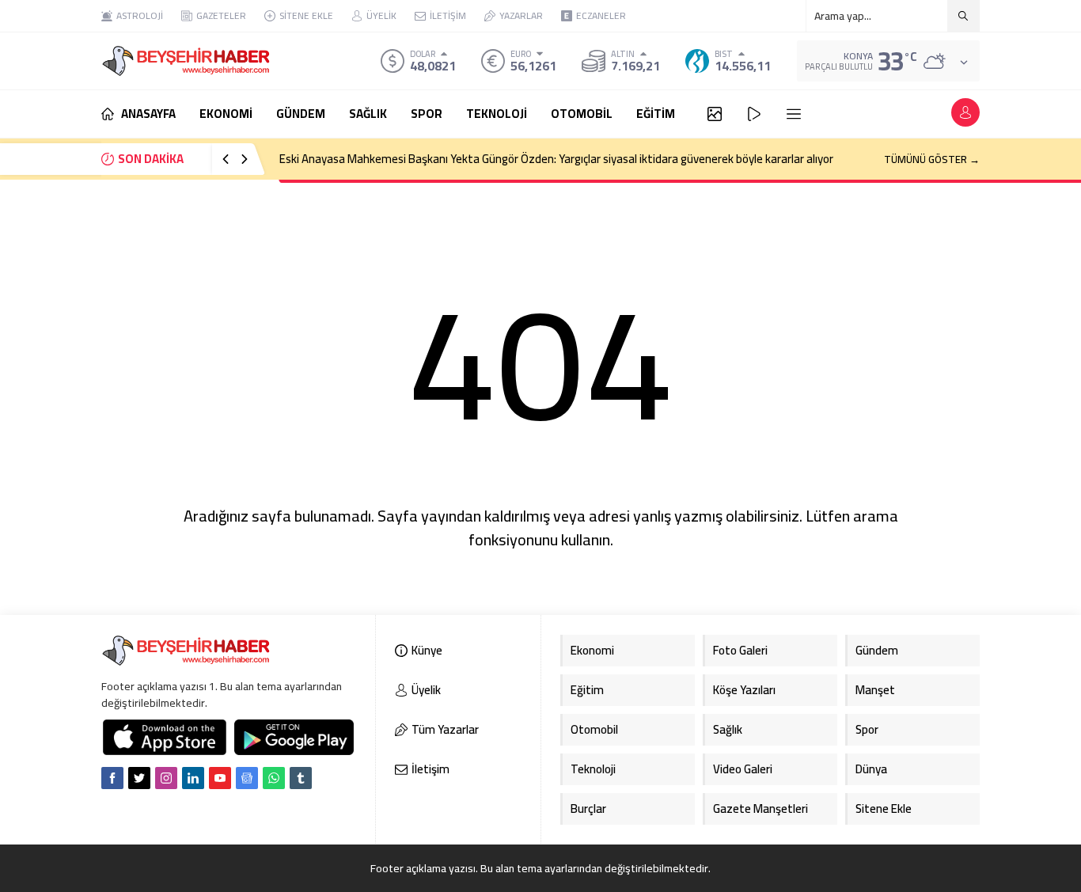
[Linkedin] (193, 778)
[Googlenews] (247, 778)
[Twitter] (139, 778)
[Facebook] (112, 778)
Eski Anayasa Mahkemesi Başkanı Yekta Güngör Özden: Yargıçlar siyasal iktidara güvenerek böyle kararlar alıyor (556, 158)
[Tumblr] (301, 778)
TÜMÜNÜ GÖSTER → (932, 159)
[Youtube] (220, 778)
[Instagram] (166, 778)
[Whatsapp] (274, 778)
